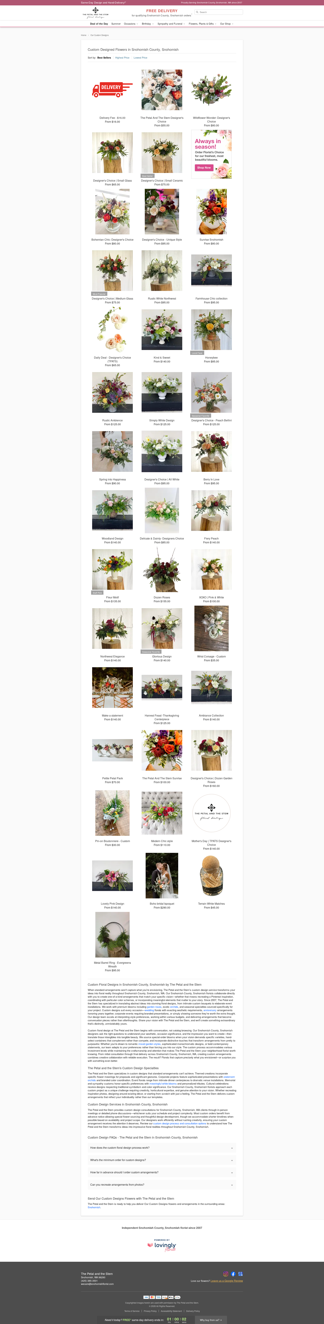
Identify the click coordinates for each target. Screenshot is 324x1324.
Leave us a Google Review (227, 1281)
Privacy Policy (150, 1311)
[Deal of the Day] (211, 154)
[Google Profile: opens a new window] (240, 1274)
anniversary (210, 1010)
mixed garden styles (149, 1044)
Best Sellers (104, 57)
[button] (315, 1309)
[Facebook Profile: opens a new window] (233, 1274)
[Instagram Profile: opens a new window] (225, 1274)
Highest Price (122, 57)
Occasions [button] (130, 23)
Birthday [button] (147, 23)
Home (83, 35)
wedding (149, 1010)
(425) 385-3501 (89, 1280)
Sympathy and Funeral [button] (170, 23)
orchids (174, 1006)
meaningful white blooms (163, 1083)
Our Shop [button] (225, 23)
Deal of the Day (99, 23)
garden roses (154, 1006)
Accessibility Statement (171, 1311)
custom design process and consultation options (179, 1123)
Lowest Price (140, 57)
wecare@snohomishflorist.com (97, 1284)
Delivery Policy (193, 1311)
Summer (116, 23)
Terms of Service (132, 1311)
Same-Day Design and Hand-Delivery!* (103, 2)
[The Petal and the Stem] (105, 13)
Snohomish (94, 1207)
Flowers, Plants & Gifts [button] (201, 23)
